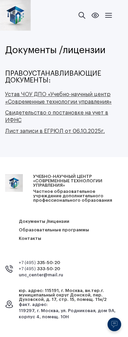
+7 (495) (39, 262)
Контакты (30, 238)
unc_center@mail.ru (41, 275)
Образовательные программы (54, 230)
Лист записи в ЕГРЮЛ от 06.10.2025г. (55, 131)
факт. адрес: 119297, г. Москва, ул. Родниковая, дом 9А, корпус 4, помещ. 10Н (67, 310)
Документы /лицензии (44, 221)
